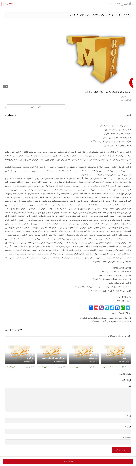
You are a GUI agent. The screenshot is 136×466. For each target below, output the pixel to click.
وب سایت (127, 437)
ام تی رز (126, 3)
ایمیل (128, 426)
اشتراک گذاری (36, 106)
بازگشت (126, 15)
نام (129, 416)
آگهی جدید (7, 3)
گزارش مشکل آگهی (12, 329)
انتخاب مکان (114, 4)
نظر (129, 386)
